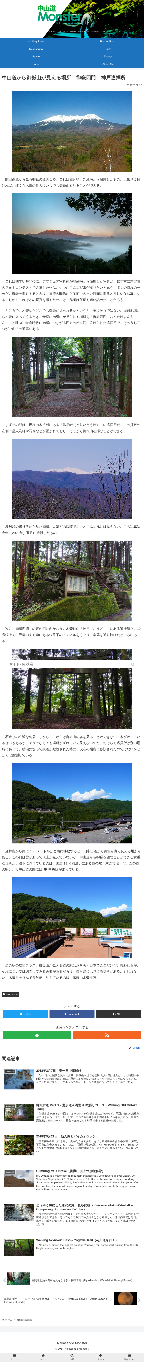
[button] (133, 664)
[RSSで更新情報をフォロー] (107, 1035)
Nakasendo (12, 994)
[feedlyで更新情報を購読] (36, 1035)
